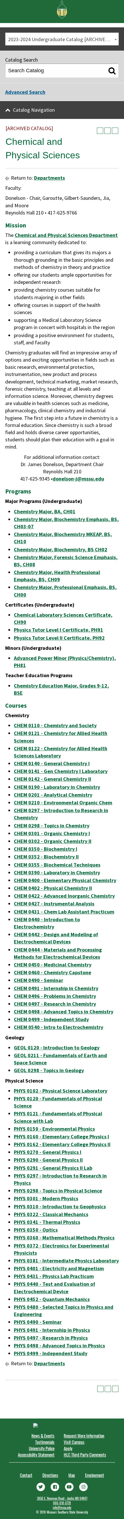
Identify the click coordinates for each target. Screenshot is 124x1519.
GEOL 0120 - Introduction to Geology (56, 1047)
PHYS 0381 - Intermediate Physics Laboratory (66, 1260)
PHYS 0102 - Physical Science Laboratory (60, 1090)
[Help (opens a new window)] (115, 131)
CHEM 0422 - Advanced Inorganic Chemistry (64, 896)
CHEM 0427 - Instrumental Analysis (54, 903)
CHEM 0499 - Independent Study (51, 1019)
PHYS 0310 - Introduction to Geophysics (60, 1206)
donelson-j (64, 478)
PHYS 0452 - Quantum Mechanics (52, 1299)
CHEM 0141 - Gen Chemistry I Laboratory (61, 771)
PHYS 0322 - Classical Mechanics (51, 1214)
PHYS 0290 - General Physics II (48, 1160)
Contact (26, 1475)
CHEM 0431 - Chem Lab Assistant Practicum (64, 911)
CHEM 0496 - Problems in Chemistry (55, 996)
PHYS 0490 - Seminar (38, 1322)
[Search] (112, 71)
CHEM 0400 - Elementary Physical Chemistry (65, 880)
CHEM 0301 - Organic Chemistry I (52, 833)
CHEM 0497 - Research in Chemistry (55, 1003)
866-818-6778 (62, 1503)
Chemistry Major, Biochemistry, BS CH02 (60, 549)
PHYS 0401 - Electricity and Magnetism (59, 1268)
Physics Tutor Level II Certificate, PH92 (59, 638)
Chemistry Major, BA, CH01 (45, 511)
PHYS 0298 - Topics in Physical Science (58, 1190)
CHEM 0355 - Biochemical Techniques (57, 864)
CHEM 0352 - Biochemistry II (46, 856)
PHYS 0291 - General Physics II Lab (53, 1168)
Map (71, 1475)
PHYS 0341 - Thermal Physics (47, 1222)
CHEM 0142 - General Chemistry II (52, 779)
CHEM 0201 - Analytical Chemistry (53, 794)
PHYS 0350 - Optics (36, 1229)
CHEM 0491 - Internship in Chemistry (56, 988)
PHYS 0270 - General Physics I (47, 1152)
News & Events (43, 1435)
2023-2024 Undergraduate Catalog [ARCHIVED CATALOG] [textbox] (63, 39)
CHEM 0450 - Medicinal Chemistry (52, 964)
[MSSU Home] (62, 9)
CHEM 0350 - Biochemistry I (45, 849)
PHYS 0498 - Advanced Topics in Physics (59, 1345)
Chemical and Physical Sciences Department (66, 235)
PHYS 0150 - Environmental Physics (54, 1128)
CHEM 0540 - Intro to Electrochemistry (58, 1027)
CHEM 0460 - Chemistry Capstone (52, 972)
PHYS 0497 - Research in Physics (51, 1337)
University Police (42, 1448)
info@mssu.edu (62, 1507)
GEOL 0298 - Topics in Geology (49, 1070)
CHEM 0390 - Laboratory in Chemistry (57, 872)
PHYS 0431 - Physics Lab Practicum (54, 1276)
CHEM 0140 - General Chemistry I (52, 763)
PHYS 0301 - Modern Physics (46, 1198)
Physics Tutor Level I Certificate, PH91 (58, 629)
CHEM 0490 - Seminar (38, 980)
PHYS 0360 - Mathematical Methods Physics (64, 1237)
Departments (49, 177)
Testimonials (45, 1442)
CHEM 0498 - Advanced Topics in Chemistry (63, 1011)
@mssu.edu (90, 478)
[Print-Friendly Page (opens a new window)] (107, 131)
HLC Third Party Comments (85, 1454)
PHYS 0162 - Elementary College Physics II (62, 1144)
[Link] (40, 1486)
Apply (68, 1448)
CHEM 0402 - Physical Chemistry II (53, 888)
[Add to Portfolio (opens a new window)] (100, 131)
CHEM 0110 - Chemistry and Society (55, 725)
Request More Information (84, 1435)
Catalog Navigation (34, 110)
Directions (50, 1475)
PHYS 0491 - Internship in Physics (52, 1330)
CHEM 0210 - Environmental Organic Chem (63, 802)
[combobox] (62, 39)
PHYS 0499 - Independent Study (50, 1353)
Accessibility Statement (36, 1454)
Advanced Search (25, 92)
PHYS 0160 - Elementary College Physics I (61, 1136)
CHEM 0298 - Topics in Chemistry (51, 825)
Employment (94, 1475)
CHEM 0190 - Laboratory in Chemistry (57, 787)
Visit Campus (74, 1442)
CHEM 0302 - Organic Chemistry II (52, 841)
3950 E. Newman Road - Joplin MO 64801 (62, 1498)
